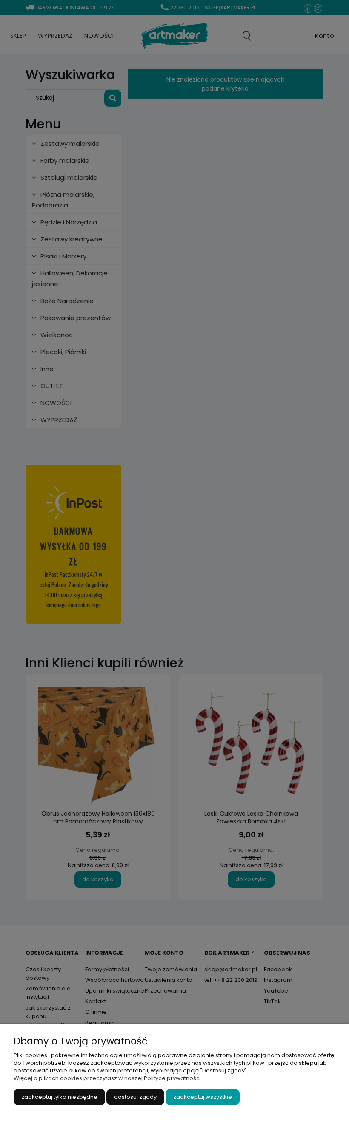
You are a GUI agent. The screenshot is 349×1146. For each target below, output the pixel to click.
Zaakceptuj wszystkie (202, 1097)
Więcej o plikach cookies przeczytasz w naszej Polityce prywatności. (108, 1078)
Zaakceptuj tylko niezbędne (59, 1097)
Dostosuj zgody (135, 1097)
